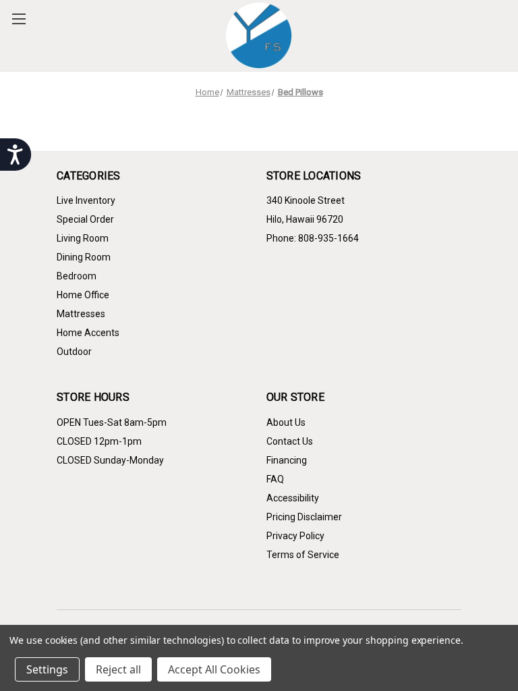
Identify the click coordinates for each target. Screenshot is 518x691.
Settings (47, 669)
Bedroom (76, 276)
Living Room (83, 238)
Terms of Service (302, 554)
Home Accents (88, 332)
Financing (286, 460)
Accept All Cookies (214, 669)
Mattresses (81, 313)
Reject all (118, 669)
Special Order (85, 219)
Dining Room (84, 257)
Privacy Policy (295, 535)
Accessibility (292, 498)
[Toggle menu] (18, 18)
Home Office (83, 294)
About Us (286, 422)
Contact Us (289, 441)
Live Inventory (86, 200)
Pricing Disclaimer (304, 517)
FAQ (275, 479)
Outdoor (74, 351)
